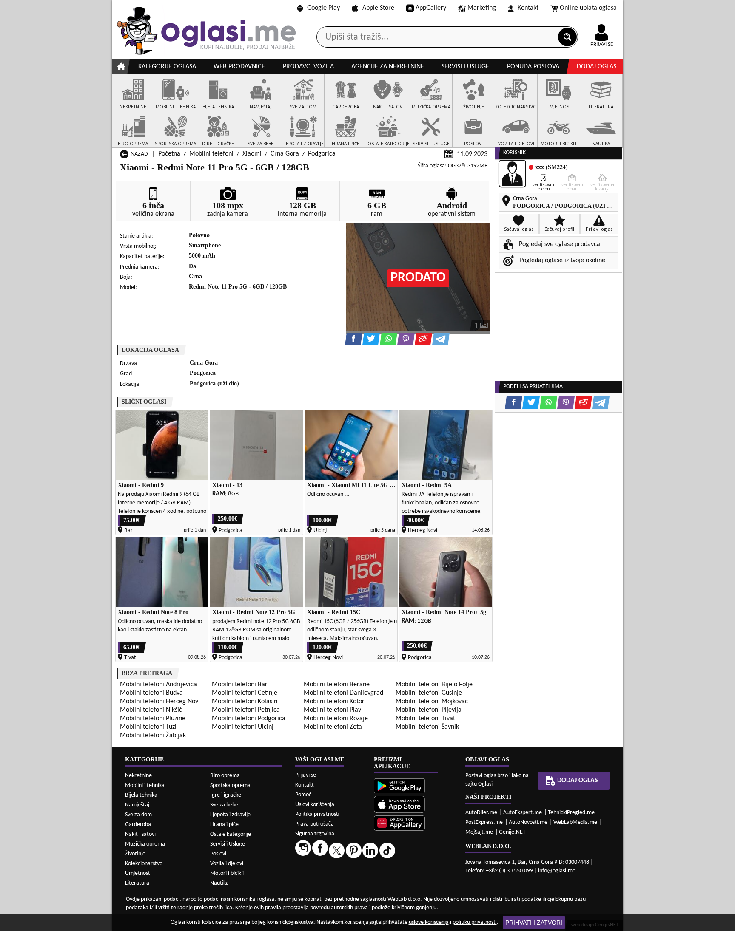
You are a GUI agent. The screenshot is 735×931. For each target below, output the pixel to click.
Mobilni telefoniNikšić (151, 710)
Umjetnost (137, 873)
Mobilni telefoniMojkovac (432, 701)
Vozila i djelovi (226, 863)
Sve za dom (138, 815)
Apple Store (378, 8)
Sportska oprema (230, 785)
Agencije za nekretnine (387, 66)
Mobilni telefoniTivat (425, 718)
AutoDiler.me (481, 812)
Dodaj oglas (596, 66)
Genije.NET (512, 832)
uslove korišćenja (429, 922)
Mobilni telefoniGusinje (429, 693)
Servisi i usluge (465, 66)
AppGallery (431, 8)
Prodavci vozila (308, 66)
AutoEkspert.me (522, 812)
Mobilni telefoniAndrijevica (158, 684)
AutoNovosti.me (528, 822)
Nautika (219, 883)
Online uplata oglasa (588, 8)
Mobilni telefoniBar (240, 684)
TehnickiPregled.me (571, 812)
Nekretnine (138, 776)
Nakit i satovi (140, 834)
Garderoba (138, 824)
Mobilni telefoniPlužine (152, 718)
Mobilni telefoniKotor (334, 701)
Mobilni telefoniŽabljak (153, 735)
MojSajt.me (479, 832)
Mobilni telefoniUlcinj (242, 727)
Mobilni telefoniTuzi (148, 727)
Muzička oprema (145, 844)
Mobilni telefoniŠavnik (427, 727)
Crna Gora (285, 153)
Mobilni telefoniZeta (333, 727)
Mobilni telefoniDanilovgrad (343, 693)
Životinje (135, 854)
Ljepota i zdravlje (230, 815)
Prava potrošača (314, 824)
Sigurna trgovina (314, 834)
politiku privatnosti (475, 922)
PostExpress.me (484, 822)
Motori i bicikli (227, 873)
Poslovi (218, 854)
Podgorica (322, 153)
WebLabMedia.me (575, 822)
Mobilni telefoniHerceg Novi (160, 701)
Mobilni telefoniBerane (337, 684)
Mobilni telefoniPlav (332, 710)
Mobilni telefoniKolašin (244, 701)
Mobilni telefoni (211, 153)
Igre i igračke (225, 795)
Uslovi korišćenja (314, 804)
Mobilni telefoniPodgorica (248, 718)
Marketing (481, 8)
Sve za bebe (224, 805)
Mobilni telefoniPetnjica (246, 710)
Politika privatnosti (317, 814)
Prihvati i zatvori (533, 922)
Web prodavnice (239, 66)
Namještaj (137, 805)
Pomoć (303, 795)
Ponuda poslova (533, 66)
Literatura (137, 883)
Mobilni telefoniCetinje (244, 693)
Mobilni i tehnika (145, 785)
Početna (169, 153)
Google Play (323, 8)
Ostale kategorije (230, 834)
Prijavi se (305, 775)
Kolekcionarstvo (143, 863)
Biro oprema (225, 776)
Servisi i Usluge (227, 844)
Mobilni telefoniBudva (151, 693)
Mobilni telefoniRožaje (336, 718)
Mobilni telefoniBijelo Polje (434, 684)
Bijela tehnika (141, 795)
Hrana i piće (224, 824)
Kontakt (528, 8)
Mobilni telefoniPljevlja (429, 710)
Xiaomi (252, 153)
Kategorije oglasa (167, 66)
